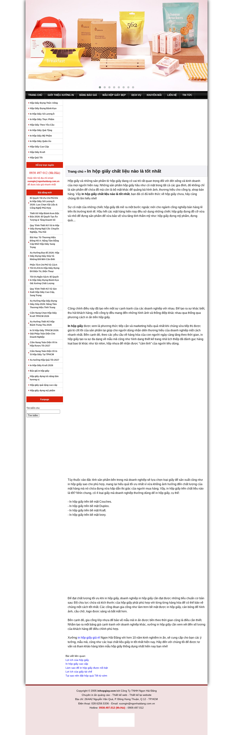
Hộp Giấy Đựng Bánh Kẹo (43, 108)
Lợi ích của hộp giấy (77, 659)
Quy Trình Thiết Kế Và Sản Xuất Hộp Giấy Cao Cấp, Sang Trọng (43, 292)
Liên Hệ (172, 95)
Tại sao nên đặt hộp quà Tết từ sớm (86, 675)
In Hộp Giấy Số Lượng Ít (42, 114)
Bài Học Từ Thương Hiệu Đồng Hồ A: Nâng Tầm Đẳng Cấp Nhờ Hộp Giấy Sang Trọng (44, 242)
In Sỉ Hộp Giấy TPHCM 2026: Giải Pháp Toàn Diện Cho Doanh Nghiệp (44, 333)
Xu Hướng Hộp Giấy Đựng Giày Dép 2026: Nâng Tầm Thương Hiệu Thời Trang (43, 304)
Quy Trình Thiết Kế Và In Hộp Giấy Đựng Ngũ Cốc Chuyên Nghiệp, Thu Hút (44, 228)
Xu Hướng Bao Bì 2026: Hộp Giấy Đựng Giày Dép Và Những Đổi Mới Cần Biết (44, 256)
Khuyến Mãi (154, 95)
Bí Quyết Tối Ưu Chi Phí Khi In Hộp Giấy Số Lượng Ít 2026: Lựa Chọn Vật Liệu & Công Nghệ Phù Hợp (44, 203)
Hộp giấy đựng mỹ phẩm (42, 390)
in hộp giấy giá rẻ (89, 637)
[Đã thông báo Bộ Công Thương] (116, 720)
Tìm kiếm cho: (33, 408)
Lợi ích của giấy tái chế (79, 671)
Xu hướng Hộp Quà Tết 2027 (44, 360)
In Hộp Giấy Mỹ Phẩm (41, 135)
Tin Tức (187, 95)
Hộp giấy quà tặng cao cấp (43, 385)
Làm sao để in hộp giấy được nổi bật (87, 667)
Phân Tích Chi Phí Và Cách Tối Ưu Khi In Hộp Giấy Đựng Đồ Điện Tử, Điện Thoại (44, 268)
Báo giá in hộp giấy (39, 371)
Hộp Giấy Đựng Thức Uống (44, 103)
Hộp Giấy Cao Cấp (39, 146)
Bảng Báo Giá (88, 95)
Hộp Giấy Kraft (37, 152)
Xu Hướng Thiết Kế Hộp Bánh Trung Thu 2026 (42, 323)
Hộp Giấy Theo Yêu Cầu (42, 125)
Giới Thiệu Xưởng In (61, 95)
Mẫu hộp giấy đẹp (114, 95)
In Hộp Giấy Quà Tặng (41, 130)
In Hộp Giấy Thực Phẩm (42, 119)
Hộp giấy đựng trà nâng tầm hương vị (44, 378)
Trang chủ (35, 95)
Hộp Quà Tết (36, 157)
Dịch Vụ (136, 95)
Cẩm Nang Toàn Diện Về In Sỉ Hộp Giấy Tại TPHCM (43, 353)
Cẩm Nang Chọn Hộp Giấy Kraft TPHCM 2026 (43, 314)
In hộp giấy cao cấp (77, 663)
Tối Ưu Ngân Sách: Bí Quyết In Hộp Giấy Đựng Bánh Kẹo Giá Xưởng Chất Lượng (44, 280)
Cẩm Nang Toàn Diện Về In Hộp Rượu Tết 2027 (43, 344)
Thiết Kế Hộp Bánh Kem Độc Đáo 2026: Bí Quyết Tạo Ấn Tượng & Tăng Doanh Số (44, 216)
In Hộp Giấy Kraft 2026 (41, 365)
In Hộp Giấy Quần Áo (40, 141)
